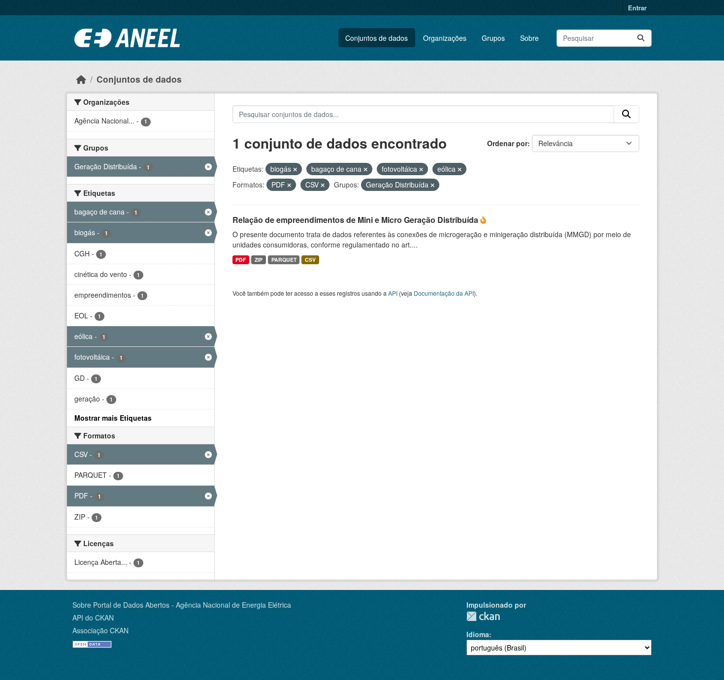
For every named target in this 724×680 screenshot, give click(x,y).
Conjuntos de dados (376, 38)
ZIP (259, 259)
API (392, 293)
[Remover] (295, 169)
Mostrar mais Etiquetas (113, 418)
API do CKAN (93, 617)
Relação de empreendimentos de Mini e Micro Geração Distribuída (356, 219)
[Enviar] (641, 38)
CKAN (483, 616)
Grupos (493, 38)
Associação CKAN (100, 630)
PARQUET (283, 259)
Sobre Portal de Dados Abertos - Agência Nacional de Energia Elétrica (181, 605)
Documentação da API (444, 293)
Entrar (637, 7)
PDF (240, 259)
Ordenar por (507, 143)
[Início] (81, 79)
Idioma (477, 634)
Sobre (529, 38)
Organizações (444, 38)
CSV (310, 259)
